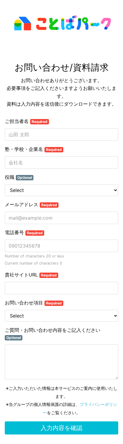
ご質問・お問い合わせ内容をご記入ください (52, 333)
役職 (18, 177)
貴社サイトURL (31, 275)
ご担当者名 (26, 121)
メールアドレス (31, 204)
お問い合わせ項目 (33, 303)
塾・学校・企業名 (33, 149)
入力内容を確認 (61, 428)
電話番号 (24, 232)
